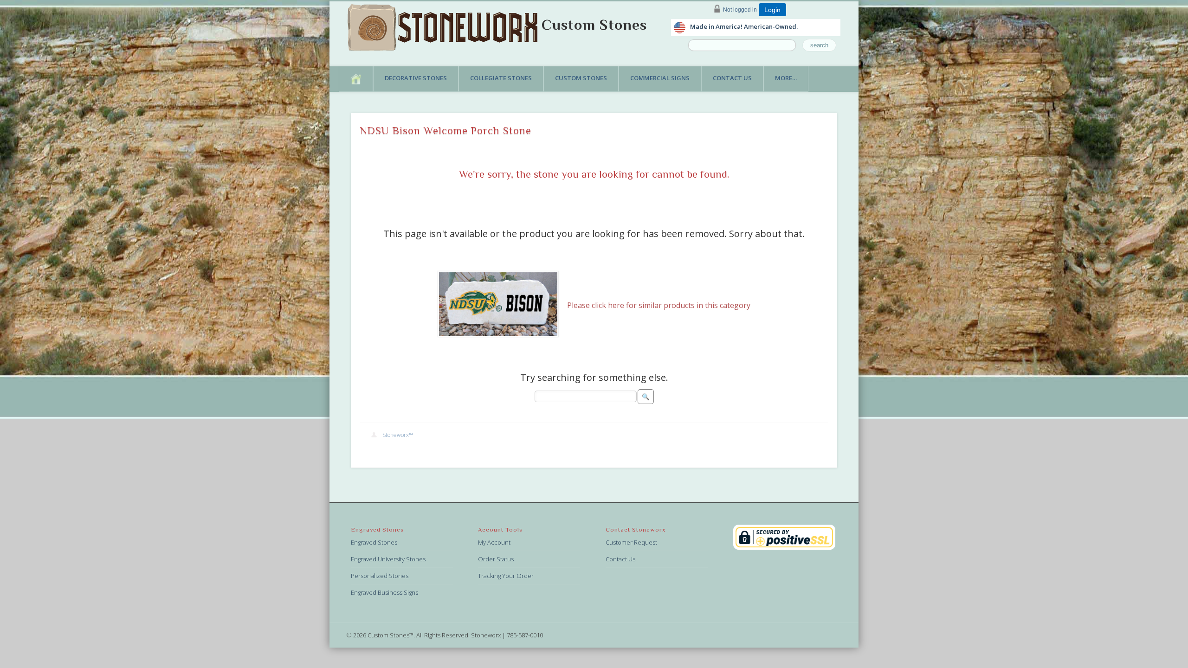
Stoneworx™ (397, 435)
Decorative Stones (416, 78)
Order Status (496, 559)
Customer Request (631, 542)
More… (786, 78)
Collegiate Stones (501, 78)
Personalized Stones (379, 576)
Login (772, 9)
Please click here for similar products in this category (658, 305)
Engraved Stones (374, 542)
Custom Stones (594, 24)
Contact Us (732, 78)
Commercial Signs (660, 78)
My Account (494, 542)
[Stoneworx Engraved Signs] (445, 24)
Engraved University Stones (388, 559)
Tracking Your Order (506, 576)
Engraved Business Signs (384, 592)
